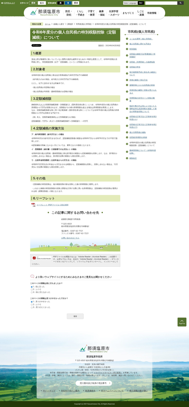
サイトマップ (49, 391)
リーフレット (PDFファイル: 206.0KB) (52, 205)
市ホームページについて (112, 391)
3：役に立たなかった (41, 292)
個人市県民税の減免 (137, 132)
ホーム (47, 24)
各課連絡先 (90, 391)
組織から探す (58, 24)
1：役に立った (39, 286)
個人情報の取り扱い (138, 391)
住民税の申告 (134, 67)
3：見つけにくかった (41, 307)
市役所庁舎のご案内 (70, 391)
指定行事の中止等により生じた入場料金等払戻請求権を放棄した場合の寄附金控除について (142, 109)
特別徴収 (133, 49)
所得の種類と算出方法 (138, 80)
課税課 (70, 24)
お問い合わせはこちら (70, 238)
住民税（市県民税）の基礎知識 (142, 62)
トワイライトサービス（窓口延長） (108, 372)
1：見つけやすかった (41, 301)
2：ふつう (37, 289)
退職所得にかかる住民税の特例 (142, 85)
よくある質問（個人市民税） (141, 39)
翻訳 (141, 3)
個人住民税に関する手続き (140, 44)
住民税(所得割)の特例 (138, 137)
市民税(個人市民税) (84, 24)
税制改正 (133, 158)
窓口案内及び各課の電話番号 (93, 383)
